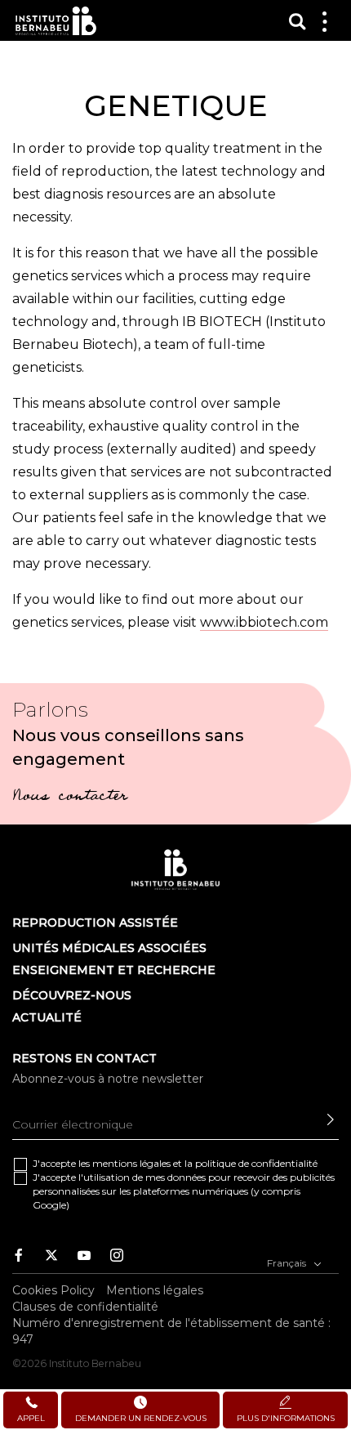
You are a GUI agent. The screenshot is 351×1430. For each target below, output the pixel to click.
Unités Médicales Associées (109, 948)
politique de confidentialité (256, 1163)
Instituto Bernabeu (56, 21)
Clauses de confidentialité (85, 1306)
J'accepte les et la (175, 1163)
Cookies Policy (53, 1290)
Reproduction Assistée (95, 922)
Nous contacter (69, 797)
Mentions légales (154, 1290)
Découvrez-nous (71, 995)
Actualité (47, 1017)
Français (288, 1263)
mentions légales (131, 1163)
